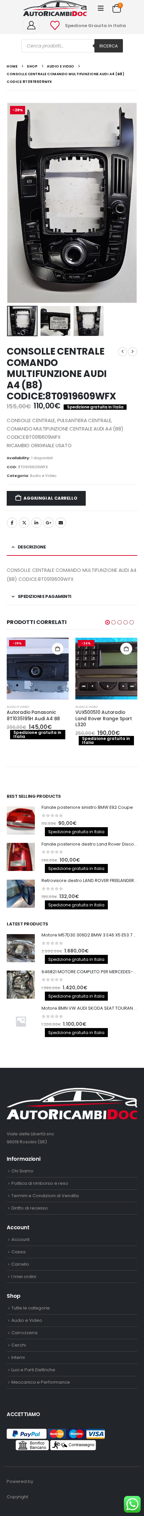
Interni (18, 1357)
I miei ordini (23, 1276)
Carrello (20, 1264)
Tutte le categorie (30, 1308)
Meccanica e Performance (40, 1382)
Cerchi (18, 1345)
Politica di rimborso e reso (39, 1183)
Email (60, 522)
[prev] (122, 351)
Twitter (24, 522)
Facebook (12, 522)
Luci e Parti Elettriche (33, 1370)
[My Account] (33, 25)
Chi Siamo (22, 1171)
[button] (100, 8)
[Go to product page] (21, 820)
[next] (132, 351)
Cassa (18, 1252)
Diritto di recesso (29, 1208)
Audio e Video (43, 475)
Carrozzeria (24, 1333)
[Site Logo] (55, 8)
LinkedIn (36, 522)
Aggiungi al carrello (50, 498)
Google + (48, 522)
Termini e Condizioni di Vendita (45, 1195)
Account (20, 1239)
